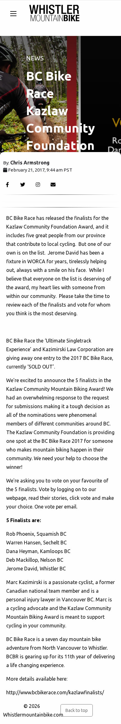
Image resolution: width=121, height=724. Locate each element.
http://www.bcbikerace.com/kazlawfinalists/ (55, 692)
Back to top (76, 710)
